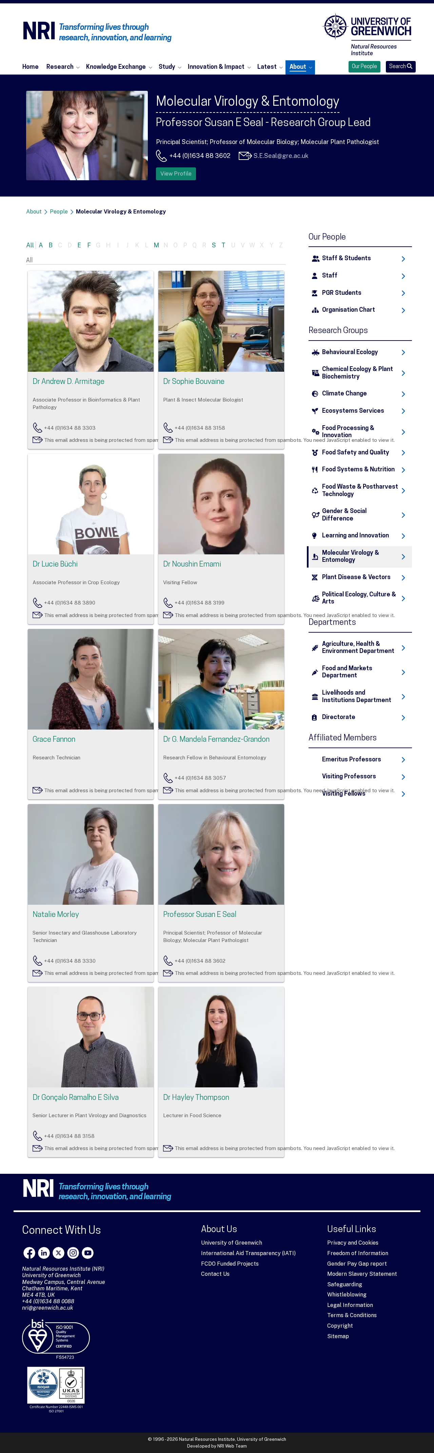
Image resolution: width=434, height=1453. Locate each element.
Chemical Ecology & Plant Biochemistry (357, 373)
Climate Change (344, 394)
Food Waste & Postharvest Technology (360, 491)
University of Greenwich (231, 1243)
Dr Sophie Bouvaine (193, 382)
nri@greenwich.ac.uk (47, 1308)
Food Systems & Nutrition (358, 470)
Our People (364, 66)
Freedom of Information (357, 1253)
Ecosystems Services (353, 411)
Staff (329, 276)
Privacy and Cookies (352, 1243)
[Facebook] (29, 1253)
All (30, 245)
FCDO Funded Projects (230, 1264)
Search (398, 66)
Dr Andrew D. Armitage (68, 382)
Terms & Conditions (352, 1315)
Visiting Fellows (344, 794)
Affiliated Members (343, 738)
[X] (58, 1253)
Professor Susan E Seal (199, 915)
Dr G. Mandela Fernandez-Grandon (216, 740)
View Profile (176, 173)
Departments (332, 623)
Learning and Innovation (355, 536)
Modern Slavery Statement (362, 1274)
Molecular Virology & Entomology (350, 557)
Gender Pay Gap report (357, 1264)
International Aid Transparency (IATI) (248, 1253)
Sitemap (338, 1336)
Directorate (338, 717)
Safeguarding (344, 1284)
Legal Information (350, 1305)
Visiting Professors (349, 777)
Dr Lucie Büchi (55, 565)
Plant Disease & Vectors (356, 577)
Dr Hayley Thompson (196, 1098)
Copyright (340, 1326)
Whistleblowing (347, 1294)
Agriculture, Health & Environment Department (358, 648)
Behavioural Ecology (350, 352)
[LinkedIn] (44, 1253)
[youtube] (88, 1253)
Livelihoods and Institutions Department (356, 697)
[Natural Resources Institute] (366, 34)
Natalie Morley (56, 915)
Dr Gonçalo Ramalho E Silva (76, 1098)
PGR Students (341, 293)
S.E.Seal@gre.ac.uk (281, 155)
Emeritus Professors (351, 760)
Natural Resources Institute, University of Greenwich (232, 1439)
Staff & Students (346, 258)
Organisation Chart (348, 310)
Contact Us (215, 1274)
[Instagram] (73, 1253)
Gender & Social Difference (344, 515)
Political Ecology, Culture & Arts (359, 599)
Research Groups (338, 331)
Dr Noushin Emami (192, 565)
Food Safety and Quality (355, 453)
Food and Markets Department (347, 672)
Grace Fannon (54, 740)
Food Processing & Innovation (348, 432)
